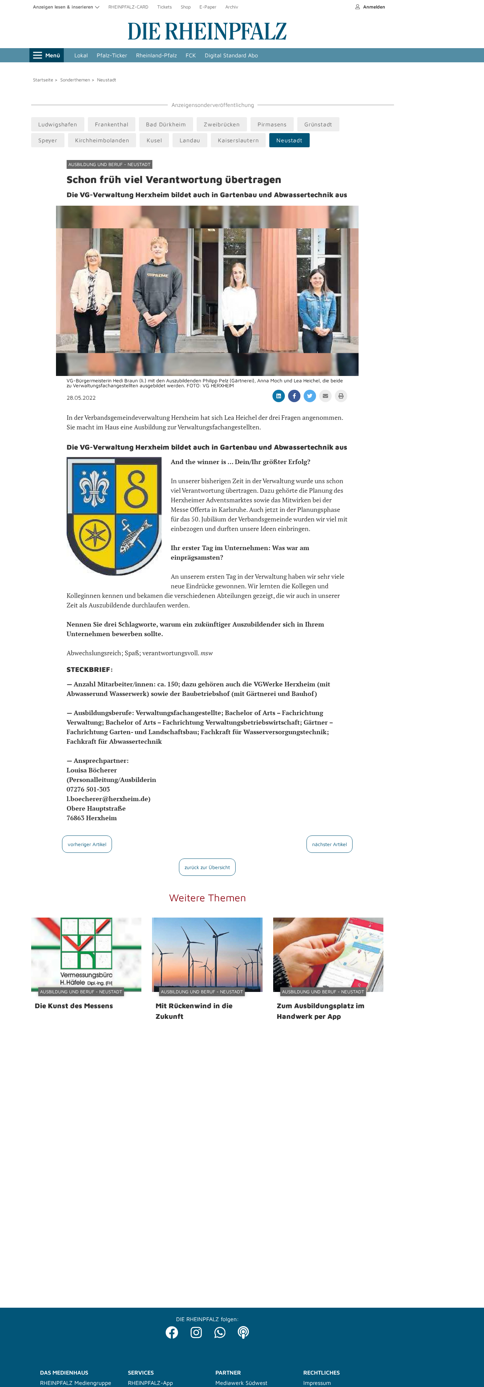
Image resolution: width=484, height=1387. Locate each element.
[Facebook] (172, 1330)
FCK (191, 55)
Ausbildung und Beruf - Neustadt (109, 164)
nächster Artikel (329, 844)
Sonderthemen (75, 79)
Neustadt (106, 79)
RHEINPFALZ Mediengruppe (75, 1383)
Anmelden (373, 7)
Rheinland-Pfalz (156, 55)
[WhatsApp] (220, 1330)
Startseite (43, 79)
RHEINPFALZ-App (150, 1383)
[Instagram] (196, 1330)
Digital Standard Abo (231, 55)
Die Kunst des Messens (74, 1005)
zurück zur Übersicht (207, 867)
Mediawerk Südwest (241, 1383)
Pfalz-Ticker (112, 55)
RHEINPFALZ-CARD (128, 7)
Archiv (231, 7)
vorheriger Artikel (87, 844)
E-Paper (207, 7)
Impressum (317, 1383)
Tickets (164, 7)
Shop (186, 7)
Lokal (81, 55)
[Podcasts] (243, 1330)
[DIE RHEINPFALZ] (207, 38)
